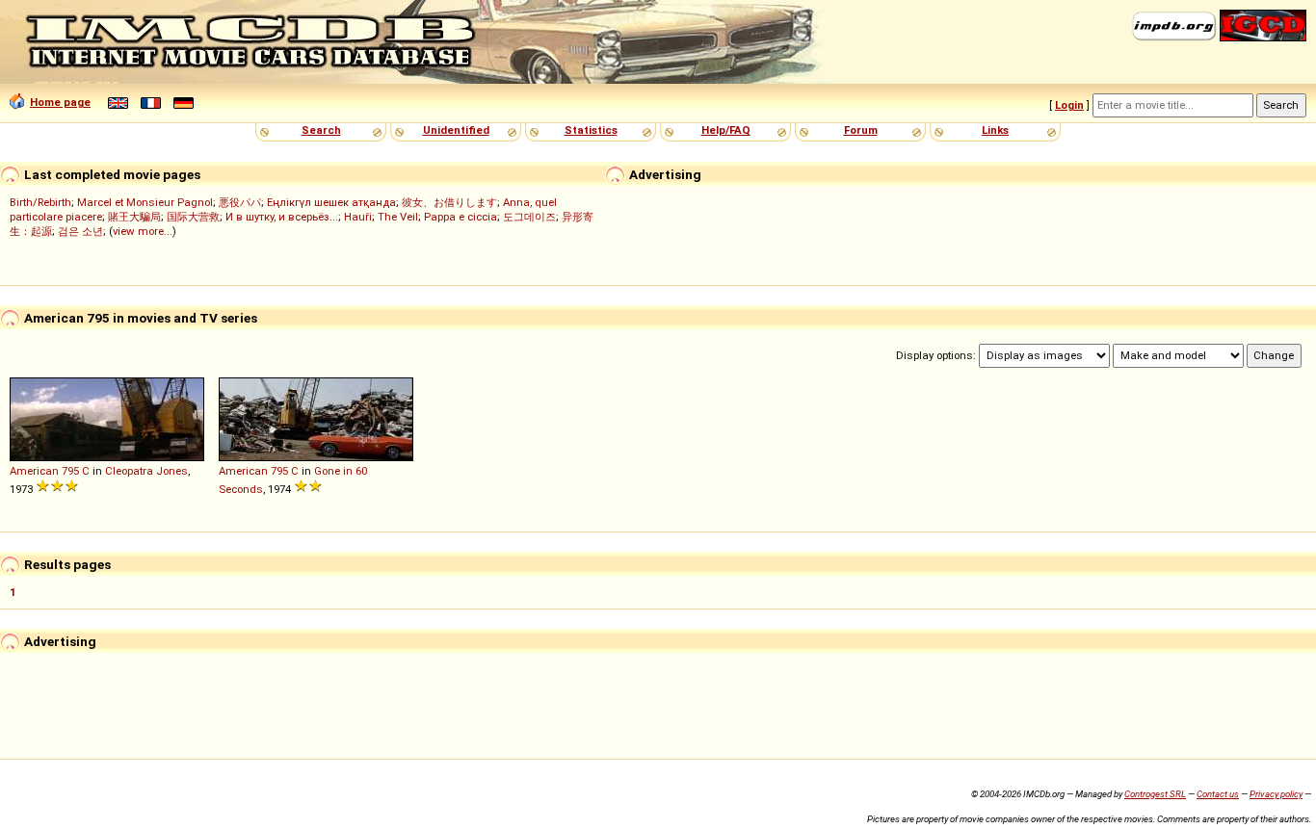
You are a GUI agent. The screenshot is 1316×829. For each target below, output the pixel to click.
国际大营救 (193, 216)
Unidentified (456, 130)
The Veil (398, 216)
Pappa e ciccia (460, 216)
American (34, 471)
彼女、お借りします (449, 202)
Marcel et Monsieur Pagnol (145, 202)
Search (321, 130)
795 (70, 471)
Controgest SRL (1155, 794)
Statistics (591, 130)
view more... (142, 231)
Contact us (1218, 794)
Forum (861, 130)
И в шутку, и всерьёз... (281, 216)
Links (995, 130)
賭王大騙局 (134, 216)
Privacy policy (1276, 794)
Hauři (358, 216)
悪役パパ (240, 202)
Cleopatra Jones (146, 471)
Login (1069, 105)
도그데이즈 (529, 216)
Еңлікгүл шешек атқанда (331, 202)
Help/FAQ (725, 130)
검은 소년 (80, 231)
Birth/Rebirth (40, 202)
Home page (60, 102)
